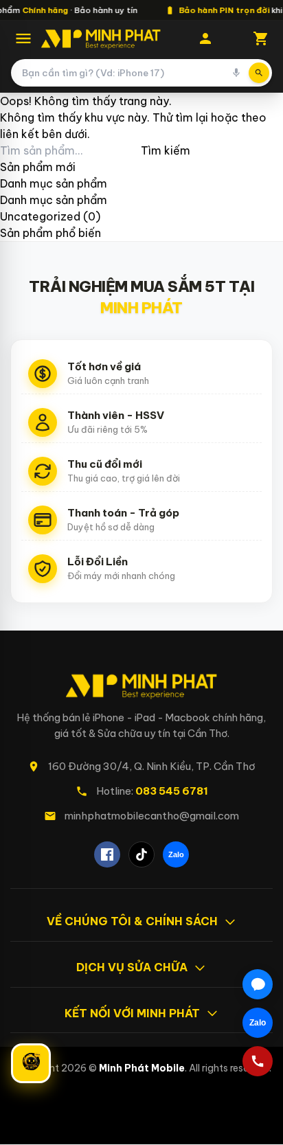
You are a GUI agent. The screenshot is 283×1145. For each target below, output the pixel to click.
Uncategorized (40, 216)
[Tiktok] (141, 854)
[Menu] (23, 38)
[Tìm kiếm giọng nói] (236, 72)
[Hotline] (257, 1061)
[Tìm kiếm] (259, 73)
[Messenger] (257, 984)
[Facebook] (107, 854)
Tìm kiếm (165, 150)
